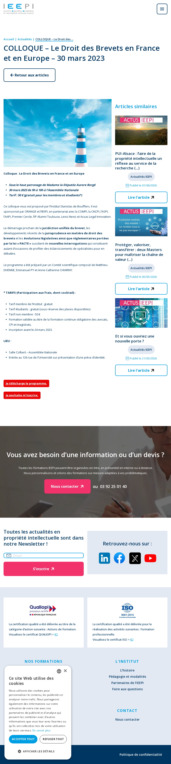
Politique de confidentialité (141, 754)
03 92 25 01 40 (113, 486)
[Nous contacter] (149, 9)
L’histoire (127, 670)
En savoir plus (42, 730)
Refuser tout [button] (53, 739)
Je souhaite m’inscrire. (22, 395)
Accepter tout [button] (23, 739)
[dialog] (37, 713)
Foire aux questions (127, 689)
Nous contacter (127, 719)
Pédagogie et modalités (127, 676)
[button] (38, 751)
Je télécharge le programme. (26, 383)
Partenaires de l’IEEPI (127, 683)
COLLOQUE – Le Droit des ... (54, 39)
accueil (9, 39)
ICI (56, 634)
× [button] (65, 671)
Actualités (25, 39)
